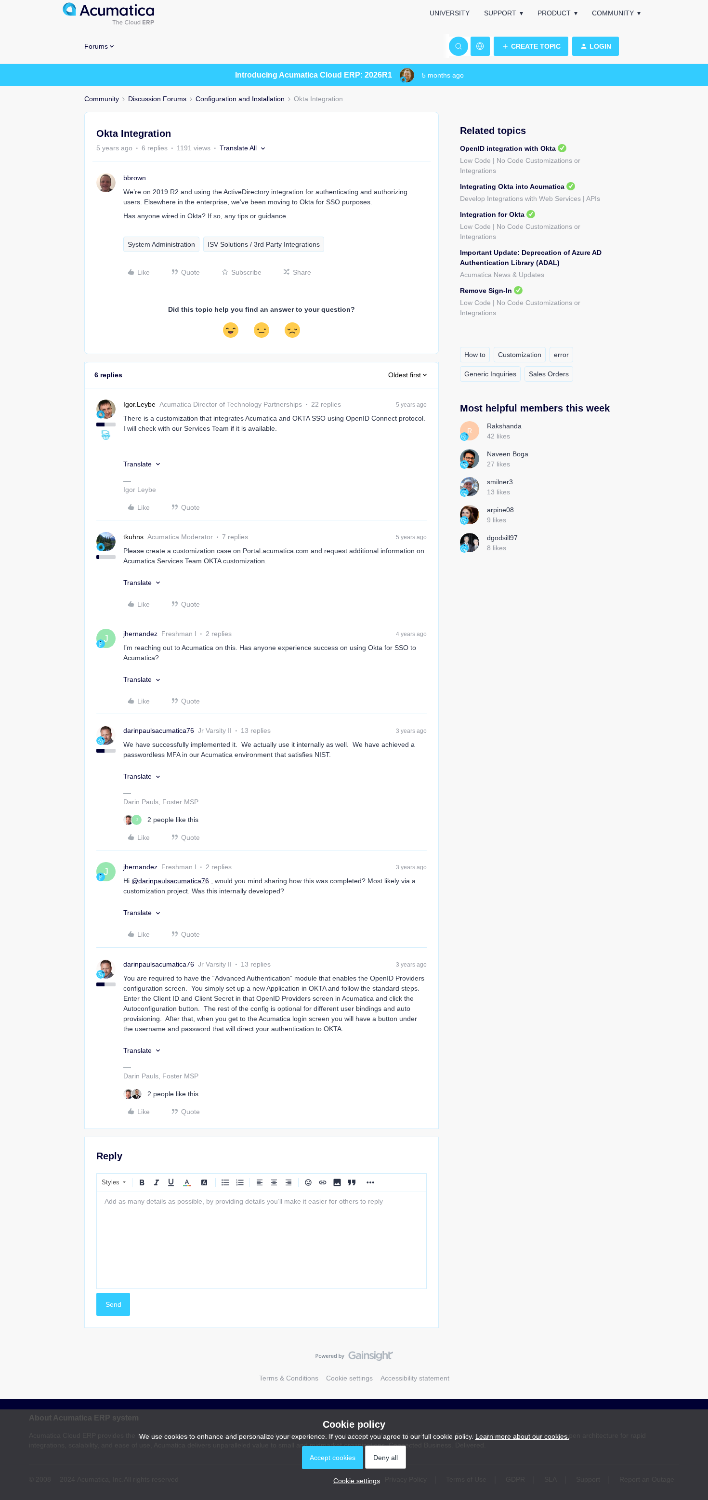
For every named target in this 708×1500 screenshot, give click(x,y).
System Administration (161, 244)
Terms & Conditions (288, 1378)
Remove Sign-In (486, 290)
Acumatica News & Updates (502, 275)
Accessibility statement (414, 1378)
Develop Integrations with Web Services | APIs (530, 198)
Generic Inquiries (490, 374)
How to (474, 354)
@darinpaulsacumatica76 (170, 881)
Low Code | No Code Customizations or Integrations (520, 165)
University (450, 13)
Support (500, 13)
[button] (531, 46)
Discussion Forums (157, 99)
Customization (519, 354)
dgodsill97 (502, 538)
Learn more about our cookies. (522, 1436)
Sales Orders (549, 374)
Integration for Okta (492, 214)
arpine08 (500, 510)
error (561, 354)
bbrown (134, 178)
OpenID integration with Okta (508, 148)
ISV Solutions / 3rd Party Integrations (264, 244)
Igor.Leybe (139, 404)
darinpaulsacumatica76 (158, 730)
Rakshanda (504, 426)
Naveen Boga (507, 454)
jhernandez (140, 633)
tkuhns (133, 537)
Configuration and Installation (240, 99)
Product (554, 13)
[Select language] (480, 46)
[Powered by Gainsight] (354, 1358)
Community (613, 13)
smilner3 (500, 482)
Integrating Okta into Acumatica (512, 186)
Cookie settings (349, 1378)
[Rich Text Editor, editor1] (261, 1240)
